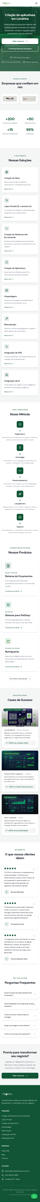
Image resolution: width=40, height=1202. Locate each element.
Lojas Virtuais (7, 1120)
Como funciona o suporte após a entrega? (16, 1016)
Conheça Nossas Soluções (20, 48)
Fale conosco (18, 41)
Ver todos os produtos (18, 679)
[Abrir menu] (36, 3)
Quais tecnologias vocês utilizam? (17, 1025)
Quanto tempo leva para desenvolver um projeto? (18, 994)
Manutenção (6, 1131)
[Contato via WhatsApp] (34, 1196)
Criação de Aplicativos (10, 1123)
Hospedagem (7, 1127)
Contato (5, 1158)
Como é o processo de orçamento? (17, 1034)
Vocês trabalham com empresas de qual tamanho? (19, 1005)
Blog (3, 1154)
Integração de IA (8, 1138)
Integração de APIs (9, 1134)
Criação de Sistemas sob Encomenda (16, 1116)
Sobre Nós (5, 1151)
